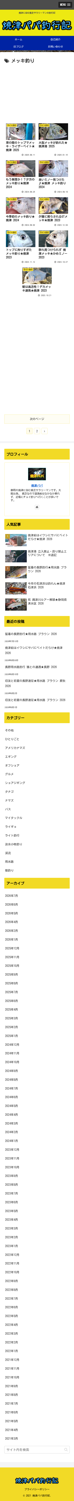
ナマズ (9, 800)
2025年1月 (11, 1035)
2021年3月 (11, 1438)
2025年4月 (11, 1009)
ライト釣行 (12, 835)
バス (8, 809)
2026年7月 (11, 895)
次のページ (37, 419)
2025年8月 (11, 983)
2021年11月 (12, 1368)
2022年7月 (11, 1298)
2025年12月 (12, 948)
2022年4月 (11, 1324)
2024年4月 (11, 1114)
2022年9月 (11, 1281)
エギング (11, 756)
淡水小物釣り (13, 844)
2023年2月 (11, 1237)
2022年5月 (11, 1316)
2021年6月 (11, 1412)
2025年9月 (11, 974)
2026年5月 (11, 913)
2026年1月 (11, 939)
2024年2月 (11, 1132)
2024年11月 (12, 1053)
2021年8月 (11, 1394)
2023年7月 (11, 1193)
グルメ (9, 774)
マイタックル (13, 817)
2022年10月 (12, 1272)
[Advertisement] (37, 92)
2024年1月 (11, 1140)
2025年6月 (11, 1000)
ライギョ (11, 826)
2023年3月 (11, 1228)
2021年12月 (12, 1359)
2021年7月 (11, 1403)
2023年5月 (11, 1211)
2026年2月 (11, 930)
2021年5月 (11, 1421)
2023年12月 (12, 1149)
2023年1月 (11, 1246)
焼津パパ (37, 485)
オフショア (12, 765)
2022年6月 (11, 1307)
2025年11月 (12, 957)
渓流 (8, 853)
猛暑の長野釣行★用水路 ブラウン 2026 (31, 634)
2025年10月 (12, 965)
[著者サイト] (37, 507)
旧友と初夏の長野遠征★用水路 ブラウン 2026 (35, 700)
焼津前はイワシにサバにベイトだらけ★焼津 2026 (34, 650)
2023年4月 (11, 1219)
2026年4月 (11, 922)
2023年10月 (12, 1167)
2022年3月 (11, 1333)
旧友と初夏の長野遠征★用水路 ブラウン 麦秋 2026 (35, 683)
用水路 (9, 861)
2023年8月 (11, 1184)
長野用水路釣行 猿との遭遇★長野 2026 (31, 667)
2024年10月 (12, 1062)
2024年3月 (11, 1123)
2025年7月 (11, 992)
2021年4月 (11, 1430)
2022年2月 (11, 1342)
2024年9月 (11, 1070)
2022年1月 (11, 1351)
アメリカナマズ (15, 747)
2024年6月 (11, 1097)
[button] (66, 1450)
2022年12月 (12, 1254)
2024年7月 (11, 1088)
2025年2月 (11, 1027)
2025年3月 (11, 1018)
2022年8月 (11, 1289)
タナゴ (9, 791)
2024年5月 (11, 1105)
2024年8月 (11, 1079)
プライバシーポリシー (37, 1489)
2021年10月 (12, 1377)
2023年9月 (11, 1175)
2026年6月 (11, 904)
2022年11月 (12, 1263)
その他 (9, 730)
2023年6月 (11, 1202)
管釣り (9, 870)
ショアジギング (15, 782)
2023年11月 (12, 1158)
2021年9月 (11, 1386)
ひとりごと (12, 739)
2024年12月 (12, 1044)
